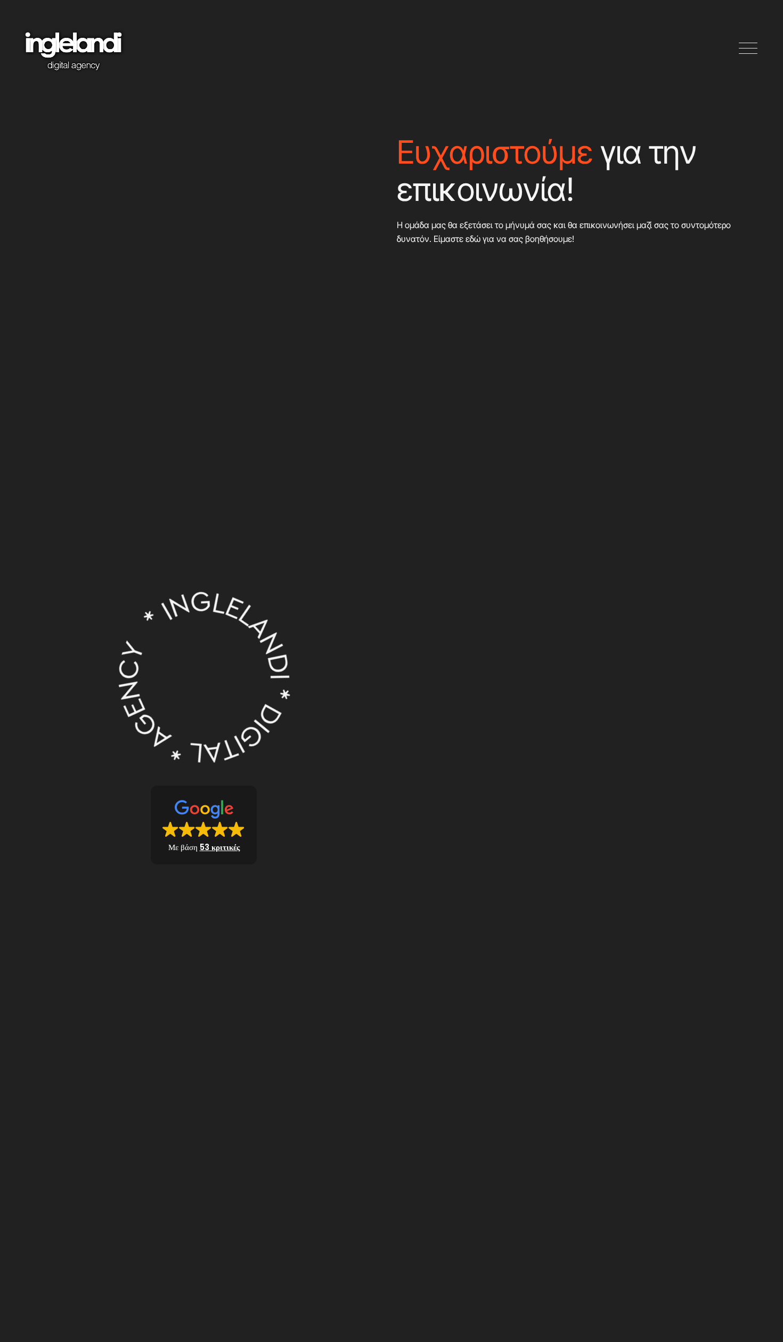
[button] (748, 49)
